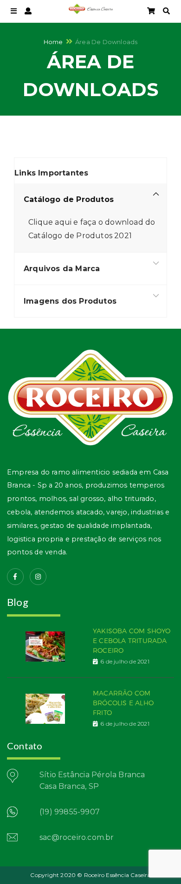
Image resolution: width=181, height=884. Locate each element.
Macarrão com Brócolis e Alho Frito (123, 702)
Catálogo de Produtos (69, 199)
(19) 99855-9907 (69, 811)
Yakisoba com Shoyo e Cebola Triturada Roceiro (132, 640)
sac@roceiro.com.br (76, 837)
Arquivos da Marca (62, 268)
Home (53, 41)
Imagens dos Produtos (70, 301)
